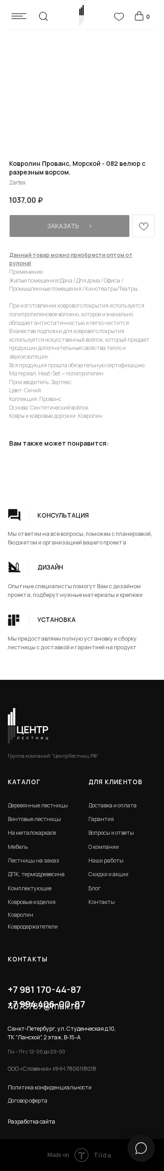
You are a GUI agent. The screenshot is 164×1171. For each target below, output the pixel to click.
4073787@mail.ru (44, 1005)
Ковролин (20, 915)
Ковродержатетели (33, 926)
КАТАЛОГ (24, 782)
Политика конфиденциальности (50, 1087)
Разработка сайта (31, 1121)
